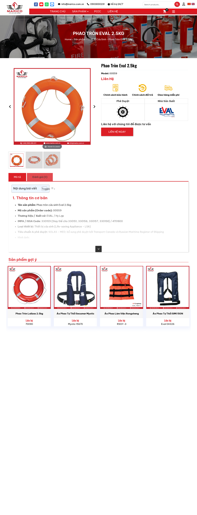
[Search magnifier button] (177, 4)
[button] (42, 188)
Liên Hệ (113, 11)
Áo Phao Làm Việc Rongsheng (122, 313)
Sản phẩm (79, 39)
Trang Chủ (58, 11)
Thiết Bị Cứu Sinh (96, 39)
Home (68, 39)
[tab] (17, 177)
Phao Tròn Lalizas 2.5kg (29, 313)
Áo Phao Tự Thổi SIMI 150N (168, 313)
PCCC (97, 11)
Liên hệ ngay (117, 131)
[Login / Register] (183, 4)
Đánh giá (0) (39, 177)
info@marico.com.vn (72, 4)
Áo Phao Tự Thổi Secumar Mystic (75, 313)
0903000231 (97, 4)
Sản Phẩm (79, 11)
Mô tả (17, 177)
